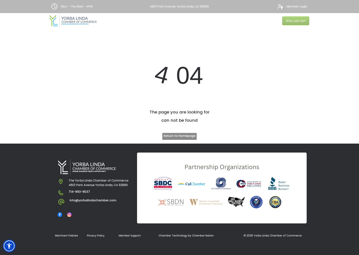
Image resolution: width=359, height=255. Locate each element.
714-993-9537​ (79, 192)
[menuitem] (112, 21)
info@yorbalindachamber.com (93, 200)
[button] (9, 245)
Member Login (296, 6)
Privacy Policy (96, 235)
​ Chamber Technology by (174, 235)
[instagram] (69, 215)
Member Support (130, 235)
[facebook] (60, 215)
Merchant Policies (66, 235)
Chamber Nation (203, 235)
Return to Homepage (179, 136)
